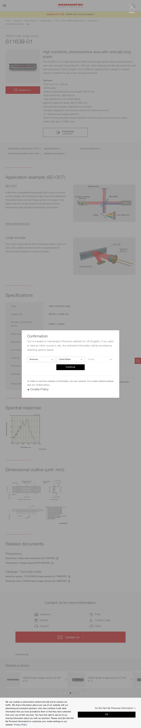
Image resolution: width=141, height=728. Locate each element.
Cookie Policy (39, 389)
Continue (70, 367)
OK (106, 714)
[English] (100, 359)
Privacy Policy (20, 725)
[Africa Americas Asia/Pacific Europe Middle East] (41, 359)
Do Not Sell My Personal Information (114, 708)
